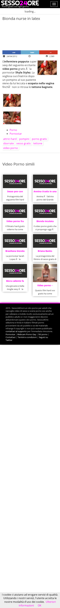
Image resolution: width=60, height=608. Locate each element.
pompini (24, 139)
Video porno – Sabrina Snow (45, 286)
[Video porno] (19, 2)
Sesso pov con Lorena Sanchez (15, 192)
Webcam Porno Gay (26, 334)
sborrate (8, 143)
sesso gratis (23, 143)
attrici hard (10, 139)
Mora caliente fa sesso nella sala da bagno (15, 281)
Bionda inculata (45, 221)
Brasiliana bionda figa (14, 251)
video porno (10, 148)
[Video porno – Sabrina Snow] (45, 273)
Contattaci (11, 337)
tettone (37, 143)
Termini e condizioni (27, 337)
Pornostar (16, 133)
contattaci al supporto (16, 331)
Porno (13, 130)
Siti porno (43, 334)
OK (39, 605)
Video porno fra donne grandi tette (15, 222)
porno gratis (39, 139)
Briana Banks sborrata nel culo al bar (45, 251)
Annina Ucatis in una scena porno (45, 192)
